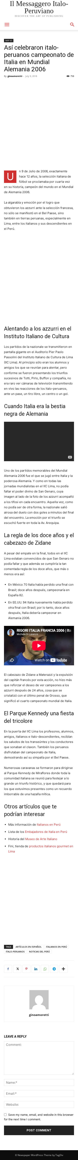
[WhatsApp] (45, 969)
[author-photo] (39, 1009)
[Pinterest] (26, 969)
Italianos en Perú (49, 824)
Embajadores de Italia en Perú (46, 832)
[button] (72, 24)
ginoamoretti (15, 76)
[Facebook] (8, 969)
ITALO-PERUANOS (15, 951)
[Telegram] (54, 969)
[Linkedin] (36, 969)
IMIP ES (8, 40)
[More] (63, 969)
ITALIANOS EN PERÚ (56, 946)
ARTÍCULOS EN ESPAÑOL (29, 946)
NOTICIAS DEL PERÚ (39, 951)
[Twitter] (17, 969)
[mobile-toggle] (6, 24)
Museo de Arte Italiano (41, 839)
